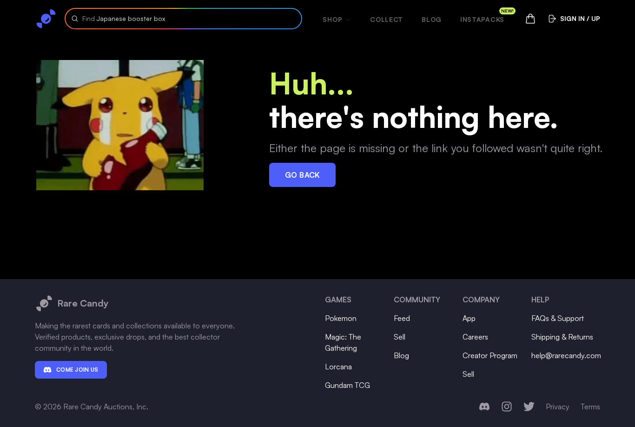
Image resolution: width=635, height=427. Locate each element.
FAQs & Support (557, 318)
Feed (402, 318)
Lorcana (338, 366)
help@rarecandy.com (566, 355)
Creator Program (490, 355)
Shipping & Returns (562, 336)
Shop (332, 19)
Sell (399, 336)
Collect (386, 19)
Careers (475, 336)
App (469, 318)
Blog (432, 19)
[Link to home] (46, 18)
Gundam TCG (347, 385)
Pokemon (341, 318)
